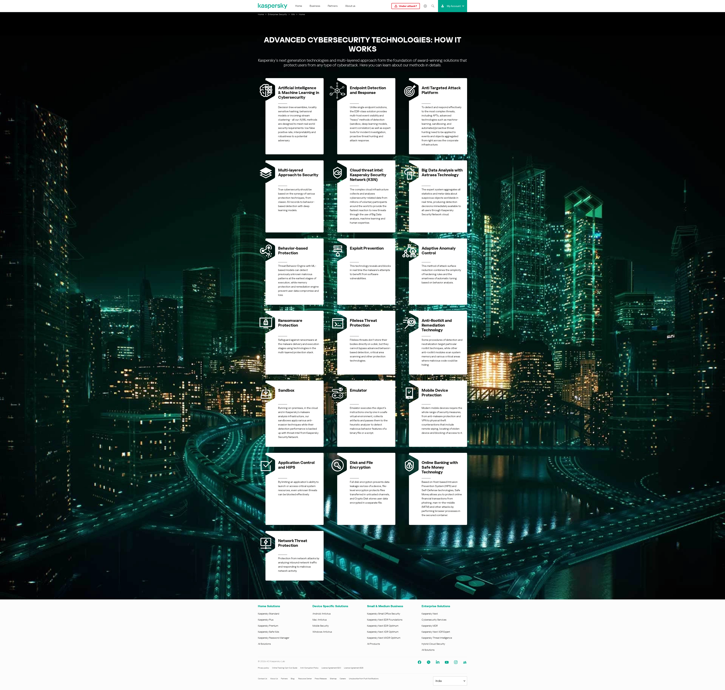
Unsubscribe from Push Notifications (364, 679)
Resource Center (305, 679)
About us (350, 5)
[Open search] (432, 6)
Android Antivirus (321, 613)
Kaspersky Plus (265, 619)
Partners (333, 5)
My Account (454, 6)
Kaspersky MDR (430, 625)
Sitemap (333, 679)
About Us (274, 679)
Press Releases (321, 679)
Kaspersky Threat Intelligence (437, 637)
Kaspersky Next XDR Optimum (382, 631)
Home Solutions (269, 606)
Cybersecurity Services (434, 619)
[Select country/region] (425, 6)
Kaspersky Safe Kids (268, 631)
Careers (343, 679)
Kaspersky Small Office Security (383, 613)
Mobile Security (320, 625)
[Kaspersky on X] (428, 662)
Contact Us (262, 679)
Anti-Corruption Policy (309, 668)
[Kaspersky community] (465, 662)
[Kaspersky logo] (273, 6)
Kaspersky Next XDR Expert (436, 631)
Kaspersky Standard (268, 613)
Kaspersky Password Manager (273, 637)
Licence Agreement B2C (331, 668)
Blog (293, 679)
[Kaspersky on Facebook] (419, 662)
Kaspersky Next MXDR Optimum (383, 637)
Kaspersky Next (430, 613)
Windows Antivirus (322, 631)
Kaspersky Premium (268, 625)
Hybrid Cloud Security (433, 643)
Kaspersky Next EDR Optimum (382, 625)
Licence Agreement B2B (353, 668)
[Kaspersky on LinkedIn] (437, 662)
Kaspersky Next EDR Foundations (384, 619)
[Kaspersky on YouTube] (446, 662)
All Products (373, 643)
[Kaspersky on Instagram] (456, 662)
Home (298, 5)
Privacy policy (263, 668)
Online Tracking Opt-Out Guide (284, 668)
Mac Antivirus (319, 619)
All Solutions (264, 643)
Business (315, 5)
